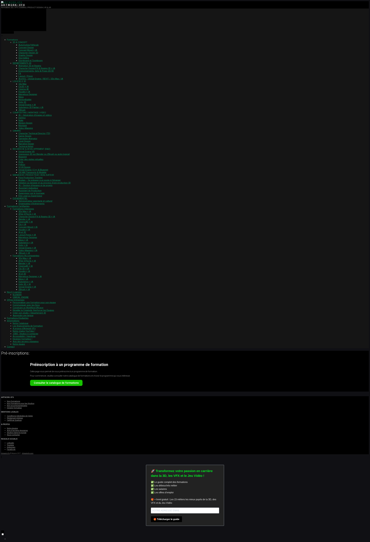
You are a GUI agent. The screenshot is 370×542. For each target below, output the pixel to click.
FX (19, 73)
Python (21, 164)
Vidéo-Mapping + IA (27, 250)
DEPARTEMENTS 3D (22, 63)
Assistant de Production (29, 190)
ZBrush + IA (24, 253)
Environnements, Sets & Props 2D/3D (36, 71)
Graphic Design (25, 55)
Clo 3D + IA (23, 268)
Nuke (20, 120)
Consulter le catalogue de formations (56, 382)
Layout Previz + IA (27, 235)
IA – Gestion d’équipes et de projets (35, 185)
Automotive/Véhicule (28, 45)
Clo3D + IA (23, 86)
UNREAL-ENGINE (21, 297)
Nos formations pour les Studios (20, 403)
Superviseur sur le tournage (31, 193)
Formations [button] (12, 39)
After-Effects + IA (27, 214)
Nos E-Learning (14, 292)
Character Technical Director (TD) (34, 133)
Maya (21, 97)
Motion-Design (25, 123)
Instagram (11, 447)
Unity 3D (22, 102)
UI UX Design (24, 167)
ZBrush (21, 110)
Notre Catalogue (20, 323)
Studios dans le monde (16, 433)
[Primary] (23, 20)
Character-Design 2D (28, 52)
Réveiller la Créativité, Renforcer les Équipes (33, 310)
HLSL (21, 162)
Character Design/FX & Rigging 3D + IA (36, 68)
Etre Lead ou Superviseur (30, 196)
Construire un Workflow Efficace (28, 307)
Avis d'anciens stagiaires (17, 430)
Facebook (11, 449)
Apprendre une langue (23, 315)
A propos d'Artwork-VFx (24, 328)
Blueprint (22, 157)
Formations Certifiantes (18, 206)
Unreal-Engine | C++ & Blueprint (33, 170)
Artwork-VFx (5, 453)
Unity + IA (23, 245)
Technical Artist (25, 146)
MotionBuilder (25, 99)
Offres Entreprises (15, 300)
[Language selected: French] (185, 536)
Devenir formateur (14, 408)
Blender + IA (24, 219)
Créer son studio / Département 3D (29, 313)
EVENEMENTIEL (20, 198)
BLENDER (17, 294)
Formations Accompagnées (26, 255)
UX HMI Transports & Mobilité (32, 172)
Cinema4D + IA (25, 222)
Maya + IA (23, 240)
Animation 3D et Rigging (29, 65)
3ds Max (22, 84)
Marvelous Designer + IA (30, 276)
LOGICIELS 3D (19, 81)
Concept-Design (26, 47)
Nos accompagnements (17, 406)
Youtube (10, 445)
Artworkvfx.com (27, 453)
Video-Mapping (25, 128)
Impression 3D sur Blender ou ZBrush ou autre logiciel (44, 154)
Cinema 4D (23, 89)
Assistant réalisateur (28, 188)
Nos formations (13, 401)
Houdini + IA (24, 91)
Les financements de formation (28, 326)
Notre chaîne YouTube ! (24, 331)
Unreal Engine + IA (27, 104)
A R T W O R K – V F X (13, 4)
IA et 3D (22, 232)
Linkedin (10, 443)
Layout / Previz (25, 76)
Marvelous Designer (27, 94)
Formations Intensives (23, 209)
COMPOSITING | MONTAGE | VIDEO (29, 112)
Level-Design (24, 141)
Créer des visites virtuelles (30, 159)
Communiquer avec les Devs (26, 305)
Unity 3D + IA (24, 284)
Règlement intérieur (15, 418)
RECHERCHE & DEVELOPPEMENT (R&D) (31, 149)
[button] (1, 457)
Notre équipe (19, 344)
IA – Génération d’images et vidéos (35, 115)
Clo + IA (22, 224)
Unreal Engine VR (26, 151)
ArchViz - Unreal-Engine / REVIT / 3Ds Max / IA (40, 78)
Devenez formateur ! (22, 339)
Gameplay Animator (27, 138)
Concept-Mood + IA (27, 227)
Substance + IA (25, 242)
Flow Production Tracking (30, 177)
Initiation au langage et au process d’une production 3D (44, 183)
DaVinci (22, 117)
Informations (13, 320)
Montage (22, 125)
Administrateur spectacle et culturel (35, 201)
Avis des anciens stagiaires (26, 341)
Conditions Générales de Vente (20, 416)
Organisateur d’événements (31, 203)
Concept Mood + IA (27, 50)
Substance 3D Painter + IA (30, 107)
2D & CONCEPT (20, 42)
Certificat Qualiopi (14, 420)
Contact (11, 346)
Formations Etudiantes (17, 318)
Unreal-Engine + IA (27, 248)
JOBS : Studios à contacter (25, 333)
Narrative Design (26, 144)
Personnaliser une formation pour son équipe (34, 302)
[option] (188, 539)
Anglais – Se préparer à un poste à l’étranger (39, 180)
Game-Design (24, 136)
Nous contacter (13, 435)
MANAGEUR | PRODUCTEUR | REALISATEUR (33, 175)
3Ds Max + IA (24, 211)
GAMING (17, 131)
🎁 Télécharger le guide (166, 519)
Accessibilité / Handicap (24, 336)
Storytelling (23, 58)
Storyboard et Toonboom (30, 60)
